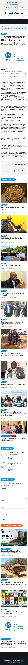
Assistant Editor (5, 47)
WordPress (21, 660)
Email (2, 507)
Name (2, 500)
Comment (3, 488)
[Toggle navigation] (14, 21)
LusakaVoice (14, 13)
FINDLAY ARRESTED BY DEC (10, 266)
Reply (10, 458)
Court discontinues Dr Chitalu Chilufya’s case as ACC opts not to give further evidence (14, 414)
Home (3, 26)
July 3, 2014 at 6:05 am (19, 452)
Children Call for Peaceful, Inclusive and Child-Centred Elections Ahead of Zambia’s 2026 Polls (13, 643)
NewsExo (10, 662)
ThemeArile (17, 662)
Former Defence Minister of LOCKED (13, 384)
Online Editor (4, 212)
